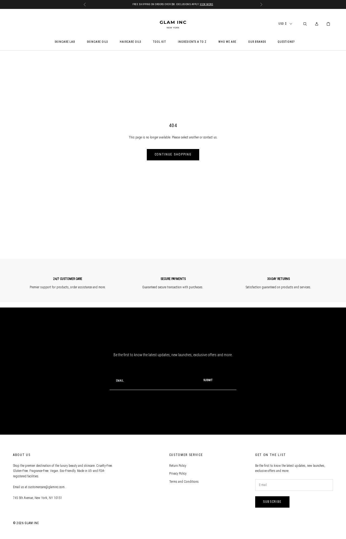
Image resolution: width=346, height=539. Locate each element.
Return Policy (177, 466)
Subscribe (272, 502)
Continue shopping (173, 154)
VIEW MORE (206, 4)
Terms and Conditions (184, 482)
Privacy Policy (178, 473)
